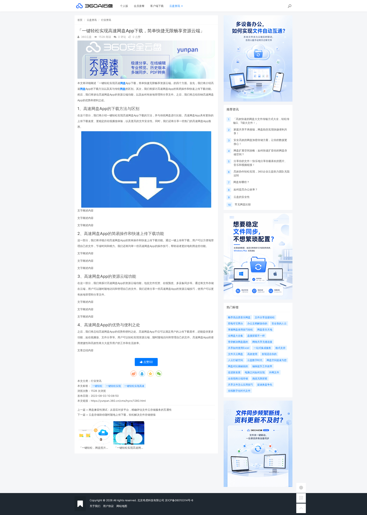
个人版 (124, 5)
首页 (79, 19)
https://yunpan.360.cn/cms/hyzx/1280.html (118, 400)
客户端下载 (157, 5)
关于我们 (95, 506)
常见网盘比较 (243, 204)
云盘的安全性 (242, 196)
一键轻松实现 (113, 385)
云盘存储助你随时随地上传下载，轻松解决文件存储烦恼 (122, 414)
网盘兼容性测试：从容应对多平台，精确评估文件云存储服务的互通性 (130, 409)
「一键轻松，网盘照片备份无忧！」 (94, 447)
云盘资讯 (175, 5)
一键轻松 (97, 385)
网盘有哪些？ (241, 182)
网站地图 (121, 506)
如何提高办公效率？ (246, 189)
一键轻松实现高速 (134, 385)
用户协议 (108, 506)
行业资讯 (106, 19)
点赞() (148, 362)
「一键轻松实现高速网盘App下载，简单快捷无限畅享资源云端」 (129, 447)
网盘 (123, 83)
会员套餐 (139, 5)
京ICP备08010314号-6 (179, 500)
